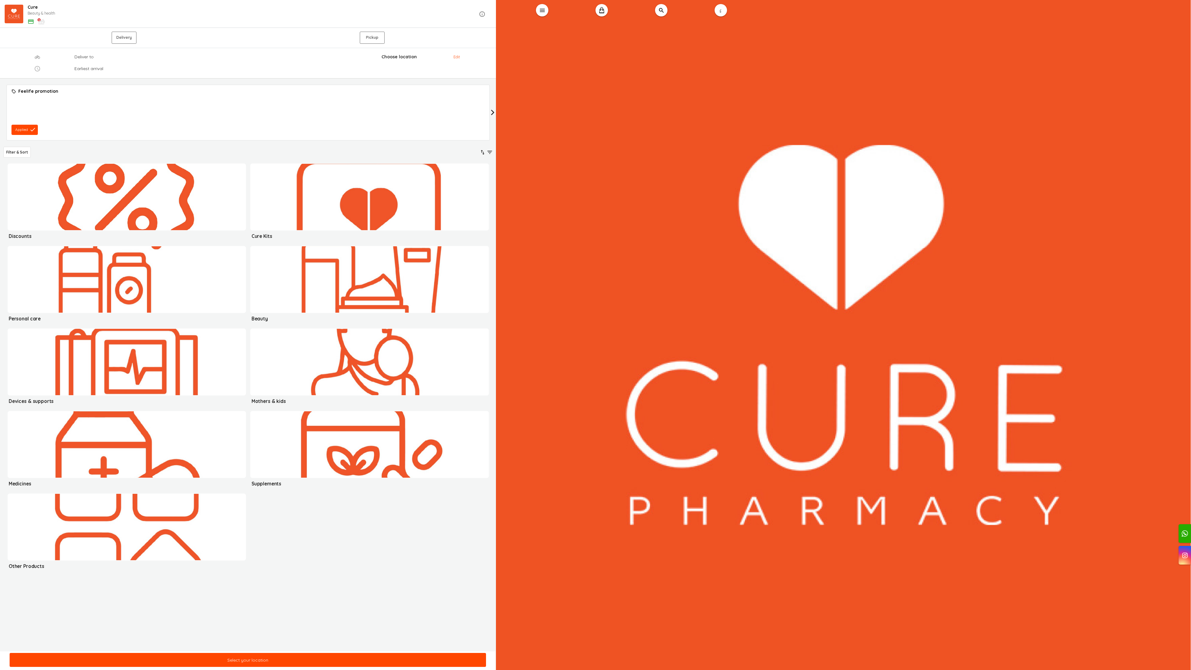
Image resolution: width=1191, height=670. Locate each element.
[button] (248, 14)
